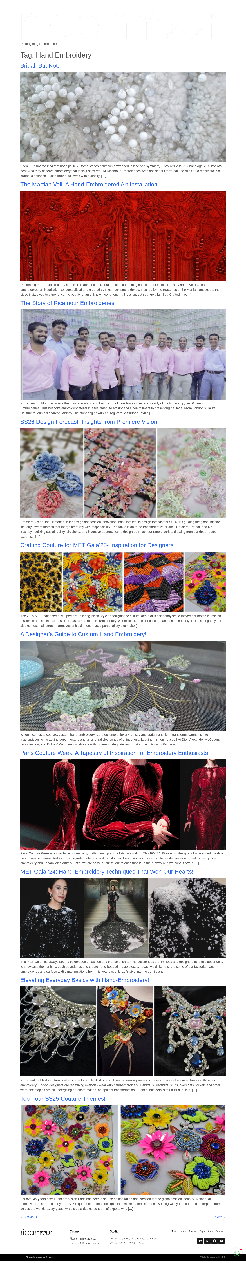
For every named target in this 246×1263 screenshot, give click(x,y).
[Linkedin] (200, 1241)
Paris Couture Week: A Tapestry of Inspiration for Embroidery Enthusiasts (114, 753)
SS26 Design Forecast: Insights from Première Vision (88, 421)
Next (220, 1217)
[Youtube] (221, 1241)
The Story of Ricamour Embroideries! (68, 303)
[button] (236, 1253)
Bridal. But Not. (39, 65)
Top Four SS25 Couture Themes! (63, 1098)
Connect (219, 1231)
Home (174, 1231)
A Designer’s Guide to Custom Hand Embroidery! (83, 634)
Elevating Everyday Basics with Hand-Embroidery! (85, 980)
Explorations (206, 1231)
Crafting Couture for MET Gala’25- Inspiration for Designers (96, 545)
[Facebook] (214, 1241)
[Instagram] (207, 1241)
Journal (193, 1231)
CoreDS (221, 1257)
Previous (28, 1217)
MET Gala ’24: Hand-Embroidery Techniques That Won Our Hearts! (106, 871)
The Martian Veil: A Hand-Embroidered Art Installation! (89, 184)
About (183, 1231)
